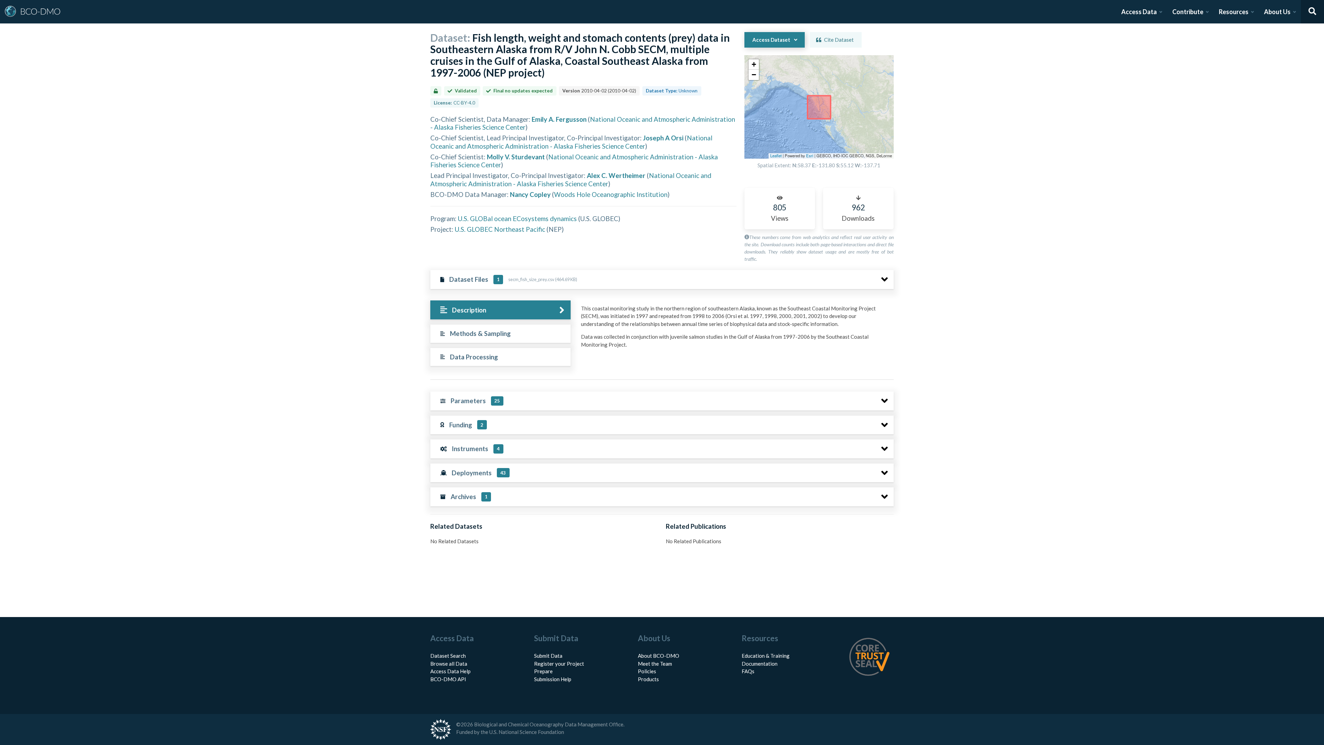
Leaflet (776, 155)
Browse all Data (448, 663)
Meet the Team (655, 663)
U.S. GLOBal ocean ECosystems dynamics (517, 218)
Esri (809, 155)
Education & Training (766, 656)
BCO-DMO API (448, 679)
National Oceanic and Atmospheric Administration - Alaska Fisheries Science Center (571, 142)
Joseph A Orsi (663, 138)
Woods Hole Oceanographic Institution (611, 194)
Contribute (1187, 12)
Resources (1233, 12)
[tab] (500, 309)
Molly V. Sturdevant (516, 157)
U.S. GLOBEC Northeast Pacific (500, 229)
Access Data (1139, 12)
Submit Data (548, 656)
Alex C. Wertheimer (616, 175)
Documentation (760, 663)
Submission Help (552, 679)
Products (648, 679)
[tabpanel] (735, 329)
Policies (647, 671)
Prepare (543, 671)
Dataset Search (448, 656)
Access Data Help (450, 671)
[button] (754, 64)
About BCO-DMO (658, 656)
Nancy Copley (530, 194)
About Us (1277, 12)
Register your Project (559, 663)
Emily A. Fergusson (559, 119)
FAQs (748, 671)
